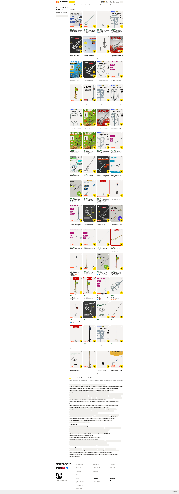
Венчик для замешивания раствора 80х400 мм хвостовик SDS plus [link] (75, 224)
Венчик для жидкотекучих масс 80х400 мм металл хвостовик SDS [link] (102, 297)
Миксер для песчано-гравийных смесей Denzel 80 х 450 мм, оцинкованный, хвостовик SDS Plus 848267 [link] (89, 176)
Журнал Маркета (95, 471)
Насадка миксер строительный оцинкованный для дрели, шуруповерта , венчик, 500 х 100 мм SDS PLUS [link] (89, 129)
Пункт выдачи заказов (113, 468)
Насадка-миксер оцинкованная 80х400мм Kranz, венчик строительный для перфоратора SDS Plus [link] (75, 56)
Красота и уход (78, 475)
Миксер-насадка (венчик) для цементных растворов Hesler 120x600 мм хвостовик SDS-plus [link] (89, 370)
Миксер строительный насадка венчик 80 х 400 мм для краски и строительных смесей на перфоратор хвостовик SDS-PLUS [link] (103, 152)
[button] (72, 9)
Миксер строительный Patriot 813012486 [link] (74, 273)
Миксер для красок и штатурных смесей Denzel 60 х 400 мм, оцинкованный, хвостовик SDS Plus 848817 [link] (116, 321)
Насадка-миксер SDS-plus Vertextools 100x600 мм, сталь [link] (116, 371)
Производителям (112, 467)
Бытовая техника (78, 467)
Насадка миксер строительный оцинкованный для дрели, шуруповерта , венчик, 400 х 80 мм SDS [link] (75, 81)
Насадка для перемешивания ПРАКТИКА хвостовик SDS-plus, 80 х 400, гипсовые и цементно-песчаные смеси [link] (89, 200)
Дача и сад (77, 478)
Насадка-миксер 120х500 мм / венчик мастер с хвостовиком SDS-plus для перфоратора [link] (89, 31)
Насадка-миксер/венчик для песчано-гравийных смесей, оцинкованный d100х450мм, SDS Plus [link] (76, 31)
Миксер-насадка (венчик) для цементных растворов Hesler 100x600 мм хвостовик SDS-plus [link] (117, 345)
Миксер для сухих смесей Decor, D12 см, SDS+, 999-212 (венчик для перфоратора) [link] (89, 104)
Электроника (78, 470)
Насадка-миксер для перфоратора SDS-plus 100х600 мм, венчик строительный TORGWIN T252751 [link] (102, 55)
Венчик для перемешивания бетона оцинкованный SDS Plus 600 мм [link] (116, 152)
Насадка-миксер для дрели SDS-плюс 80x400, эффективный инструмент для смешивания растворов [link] (103, 321)
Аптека (77, 474)
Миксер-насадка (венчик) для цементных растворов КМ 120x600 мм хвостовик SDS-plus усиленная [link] (116, 200)
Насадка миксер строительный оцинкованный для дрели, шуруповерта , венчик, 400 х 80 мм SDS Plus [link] (75, 152)
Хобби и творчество (79, 477)
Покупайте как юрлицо (96, 467)
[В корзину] (81, 26)
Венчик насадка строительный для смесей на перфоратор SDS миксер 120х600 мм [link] (89, 56)
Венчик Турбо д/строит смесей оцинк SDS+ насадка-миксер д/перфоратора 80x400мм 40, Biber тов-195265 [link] (103, 200)
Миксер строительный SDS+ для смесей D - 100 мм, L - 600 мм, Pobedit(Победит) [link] (102, 273)
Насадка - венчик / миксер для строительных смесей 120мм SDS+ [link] (75, 176)
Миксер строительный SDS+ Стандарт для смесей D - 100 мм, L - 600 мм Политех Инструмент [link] (116, 225)
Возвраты (94, 470)
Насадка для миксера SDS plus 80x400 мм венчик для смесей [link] (116, 176)
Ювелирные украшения (79, 488)
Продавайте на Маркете (97, 481)
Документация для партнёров (97, 482)
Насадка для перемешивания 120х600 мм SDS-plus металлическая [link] (76, 249)
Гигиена (77, 468)
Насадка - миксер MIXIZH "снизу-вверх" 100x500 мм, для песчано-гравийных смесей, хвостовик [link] (75, 297)
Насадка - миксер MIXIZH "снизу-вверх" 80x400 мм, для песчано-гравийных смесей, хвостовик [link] (89, 297)
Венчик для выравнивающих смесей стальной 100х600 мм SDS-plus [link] (89, 249)
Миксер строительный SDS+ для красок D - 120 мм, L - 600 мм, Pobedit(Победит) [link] (75, 200)
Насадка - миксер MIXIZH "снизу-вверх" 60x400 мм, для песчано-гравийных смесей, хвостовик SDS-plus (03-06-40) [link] (116, 273)
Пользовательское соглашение (12, 492)
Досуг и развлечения (79, 464)
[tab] (58, 4)
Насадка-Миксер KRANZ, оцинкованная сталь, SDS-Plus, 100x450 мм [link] (101, 225)
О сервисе (94, 468)
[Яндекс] (177, 492)
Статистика (4, 492)
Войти (122, 1)
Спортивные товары (79, 482)
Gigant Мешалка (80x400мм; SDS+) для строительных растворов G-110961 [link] (75, 321)
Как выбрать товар (96, 464)
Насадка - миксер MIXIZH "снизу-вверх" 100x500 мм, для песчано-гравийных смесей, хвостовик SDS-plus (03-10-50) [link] (75, 104)
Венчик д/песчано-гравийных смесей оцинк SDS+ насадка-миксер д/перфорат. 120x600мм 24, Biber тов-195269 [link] (103, 31)
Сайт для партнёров (96, 484)
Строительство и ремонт (80, 485)
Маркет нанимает (112, 470)
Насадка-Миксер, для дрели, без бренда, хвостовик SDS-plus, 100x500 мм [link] (76, 371)
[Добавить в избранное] (81, 12)
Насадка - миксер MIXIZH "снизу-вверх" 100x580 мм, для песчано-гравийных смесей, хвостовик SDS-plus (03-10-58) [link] (116, 249)
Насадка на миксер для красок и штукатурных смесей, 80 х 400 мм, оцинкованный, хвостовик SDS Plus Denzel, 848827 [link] (102, 249)
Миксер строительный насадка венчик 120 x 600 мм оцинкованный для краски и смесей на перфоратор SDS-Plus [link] (116, 297)
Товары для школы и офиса (80, 481)
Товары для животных (79, 484)
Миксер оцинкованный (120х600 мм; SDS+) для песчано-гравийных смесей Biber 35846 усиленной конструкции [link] (76, 345)
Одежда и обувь (78, 471)
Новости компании (112, 464)
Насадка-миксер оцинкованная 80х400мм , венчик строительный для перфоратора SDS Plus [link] (89, 225)
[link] (75, 385)
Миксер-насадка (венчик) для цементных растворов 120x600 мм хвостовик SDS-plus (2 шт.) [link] (89, 273)
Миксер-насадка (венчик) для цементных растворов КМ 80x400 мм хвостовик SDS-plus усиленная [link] (103, 371)
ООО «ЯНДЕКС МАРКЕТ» (174, 491)
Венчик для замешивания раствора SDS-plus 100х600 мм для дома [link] (116, 80)
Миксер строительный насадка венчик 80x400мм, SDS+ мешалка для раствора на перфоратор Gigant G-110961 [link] (103, 176)
